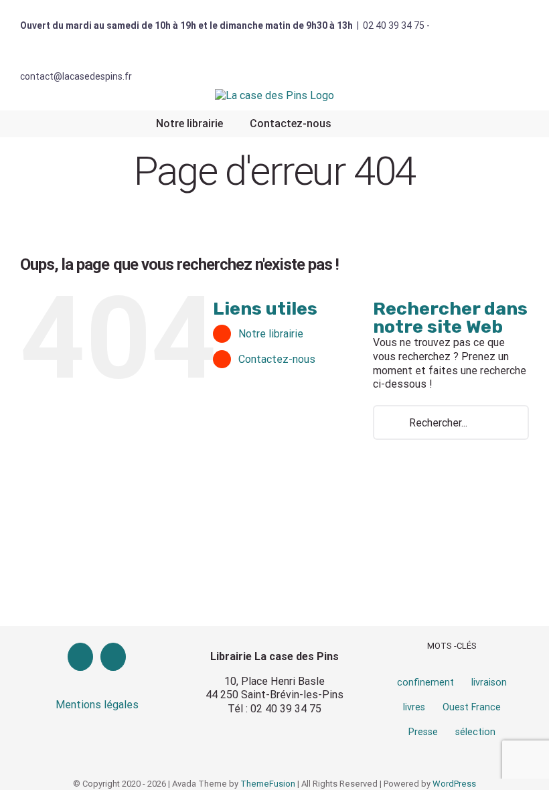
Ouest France (472, 707)
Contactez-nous (276, 359)
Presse (423, 732)
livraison (489, 682)
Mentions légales (97, 704)
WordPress (454, 784)
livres (414, 707)
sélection (475, 732)
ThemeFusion (267, 784)
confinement (425, 682)
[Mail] (113, 657)
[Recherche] (362, 123)
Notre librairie (270, 333)
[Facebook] (80, 657)
